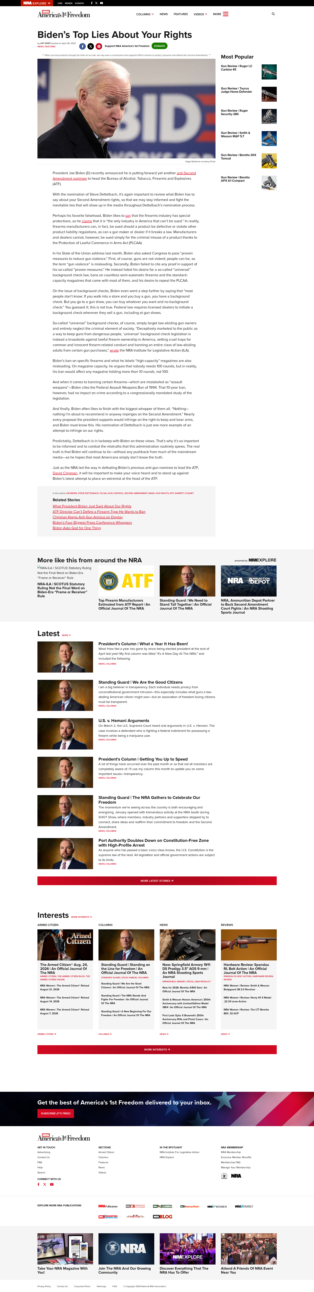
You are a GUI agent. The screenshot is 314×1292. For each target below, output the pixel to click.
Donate (79, 3)
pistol (190, 981)
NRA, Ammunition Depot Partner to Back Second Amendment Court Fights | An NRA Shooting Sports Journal (248, 606)
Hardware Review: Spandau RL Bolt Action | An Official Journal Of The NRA (246, 968)
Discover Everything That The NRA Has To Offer (184, 1270)
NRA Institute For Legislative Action (179, 1152)
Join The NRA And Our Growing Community (124, 1270)
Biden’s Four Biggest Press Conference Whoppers (92, 522)
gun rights (162, 493)
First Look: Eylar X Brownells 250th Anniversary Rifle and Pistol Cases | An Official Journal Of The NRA (185, 1019)
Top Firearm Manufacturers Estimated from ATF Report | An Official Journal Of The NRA (124, 604)
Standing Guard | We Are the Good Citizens (140, 682)
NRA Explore (167, 1157)
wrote (114, 350)
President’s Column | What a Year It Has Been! (143, 644)
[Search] (273, 14)
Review (228, 979)
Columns (143, 14)
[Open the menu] (225, 14)
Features (181, 14)
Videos (199, 14)
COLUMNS (143, 977)
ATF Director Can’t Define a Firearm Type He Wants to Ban (99, 511)
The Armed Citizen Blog (71, 976)
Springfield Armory (174, 981)
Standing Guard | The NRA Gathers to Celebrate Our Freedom (149, 799)
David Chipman (65, 473)
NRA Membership (231, 1152)
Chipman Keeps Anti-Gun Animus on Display (88, 517)
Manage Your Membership (235, 1167)
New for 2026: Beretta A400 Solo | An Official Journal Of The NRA (184, 989)
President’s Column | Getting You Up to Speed (143, 759)
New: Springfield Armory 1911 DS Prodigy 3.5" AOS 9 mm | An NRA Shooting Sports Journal (186, 970)
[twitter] (91, 44)
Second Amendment (136, 493)
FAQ (39, 1162)
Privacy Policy (44, 1286)
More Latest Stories (172, 881)
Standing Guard (110, 977)
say (128, 215)
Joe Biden (71, 493)
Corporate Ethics (82, 1286)
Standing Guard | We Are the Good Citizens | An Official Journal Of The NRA (125, 985)
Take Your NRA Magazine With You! (62, 1270)
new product (203, 981)
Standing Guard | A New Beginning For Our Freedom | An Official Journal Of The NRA (126, 1013)
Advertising (43, 1152)
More (65, 635)
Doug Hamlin (129, 977)
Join (59, 3)
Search (41, 1172)
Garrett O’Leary (184, 493)
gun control (115, 493)
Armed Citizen (48, 925)
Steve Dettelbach (88, 493)
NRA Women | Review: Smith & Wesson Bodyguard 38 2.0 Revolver (246, 987)
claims (87, 221)
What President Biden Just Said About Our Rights (92, 506)
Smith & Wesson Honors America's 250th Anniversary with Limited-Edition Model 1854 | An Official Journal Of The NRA (186, 1003)
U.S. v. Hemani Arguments (123, 720)
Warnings (101, 1286)
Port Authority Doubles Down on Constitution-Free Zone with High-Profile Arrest (153, 842)
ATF (172, 493)
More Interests (80, 916)
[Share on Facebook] (82, 44)
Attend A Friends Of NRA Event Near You (247, 1270)
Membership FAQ (230, 1162)
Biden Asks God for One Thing (77, 528)
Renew (69, 3)
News (164, 14)
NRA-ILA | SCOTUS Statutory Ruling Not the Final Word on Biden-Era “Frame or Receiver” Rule (62, 590)
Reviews (227, 925)
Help (40, 1167)
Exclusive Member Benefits (236, 1157)
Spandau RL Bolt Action (237, 976)
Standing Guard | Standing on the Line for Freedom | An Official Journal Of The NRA (125, 968)
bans (151, 493)
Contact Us (43, 1157)
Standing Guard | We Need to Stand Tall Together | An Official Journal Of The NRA (186, 604)
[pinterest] (99, 44)
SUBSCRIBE (55, 1113)
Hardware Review (262, 976)
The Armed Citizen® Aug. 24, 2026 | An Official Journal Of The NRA (64, 968)
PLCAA (103, 493)
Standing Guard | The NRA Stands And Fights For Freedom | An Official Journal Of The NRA (124, 999)
